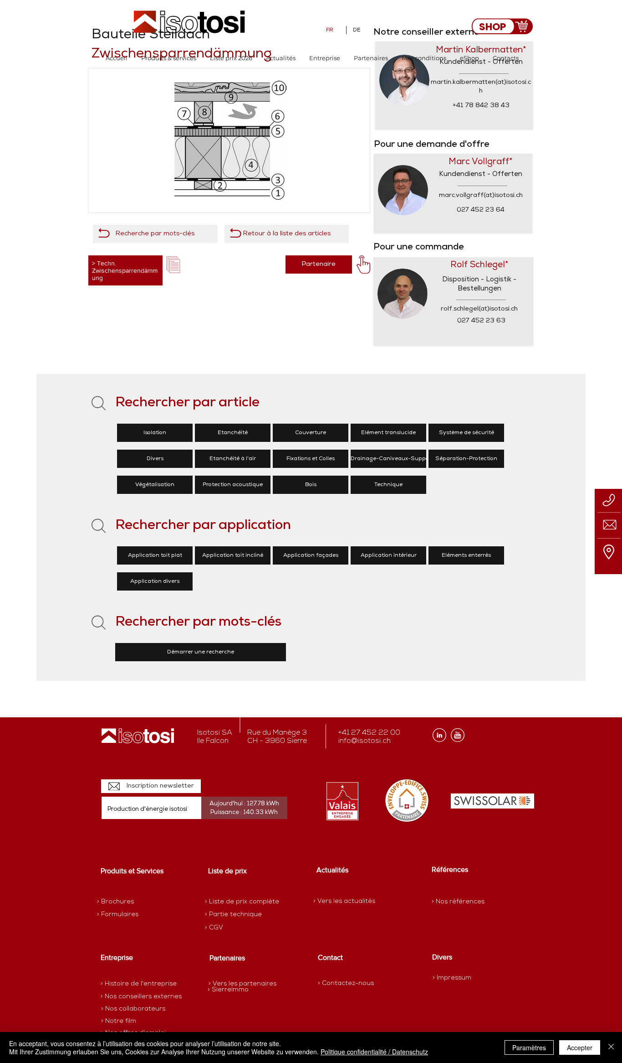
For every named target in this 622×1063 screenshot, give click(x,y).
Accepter (579, 1047)
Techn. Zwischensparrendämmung (125, 270)
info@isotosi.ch (364, 741)
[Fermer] (611, 1047)
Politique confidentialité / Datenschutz (374, 1051)
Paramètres (529, 1047)
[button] (168, 58)
